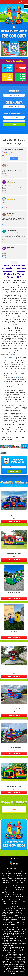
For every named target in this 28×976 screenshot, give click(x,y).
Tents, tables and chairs (11, 389)
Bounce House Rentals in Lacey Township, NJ (14, 879)
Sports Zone (14, 515)
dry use (6, 370)
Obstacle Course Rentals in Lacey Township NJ (14, 921)
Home (6, 868)
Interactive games (9, 405)
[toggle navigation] (25, 2)
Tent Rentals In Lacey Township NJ (15, 939)
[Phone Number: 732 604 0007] (14, 36)
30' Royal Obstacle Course (14, 747)
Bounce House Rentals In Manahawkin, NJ (13, 884)
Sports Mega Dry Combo (14, 553)
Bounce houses (8, 357)
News (9, 915)
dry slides (16, 378)
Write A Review (14, 158)
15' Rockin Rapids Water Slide (14, 709)
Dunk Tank (14, 631)
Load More (14, 262)
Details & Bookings (14, 521)
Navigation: (20, 2)
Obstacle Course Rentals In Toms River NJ (14, 932)
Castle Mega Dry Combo (14, 786)
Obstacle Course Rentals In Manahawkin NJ (15, 926)
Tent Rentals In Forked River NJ (13, 938)
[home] (2, 2)
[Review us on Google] (14, 27)
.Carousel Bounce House (14, 670)
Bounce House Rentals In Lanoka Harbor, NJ (14, 881)
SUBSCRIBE (14, 471)
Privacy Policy (11, 935)
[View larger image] (3, 446)
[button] (14, 171)
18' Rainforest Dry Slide (14, 592)
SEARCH (14, 125)
